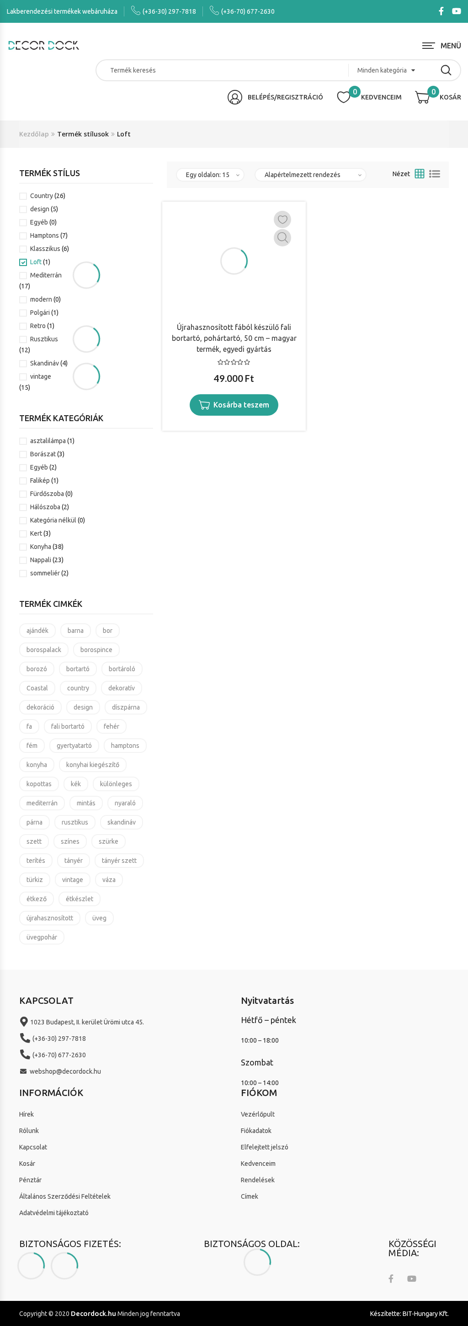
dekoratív (121, 688)
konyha (37, 764)
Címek (249, 1196)
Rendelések (258, 1180)
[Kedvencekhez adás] (282, 219)
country (78, 688)
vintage (40, 376)
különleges (116, 784)
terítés (36, 860)
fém (32, 745)
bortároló (122, 669)
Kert (36, 533)
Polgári (40, 312)
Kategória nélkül (53, 520)
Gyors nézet (282, 237)
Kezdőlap (34, 134)
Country (41, 195)
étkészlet (79, 899)
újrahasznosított (50, 918)
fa (29, 726)
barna (76, 630)
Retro (38, 325)
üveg (99, 918)
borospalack (44, 649)
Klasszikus (45, 248)
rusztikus (75, 822)
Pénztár (30, 1180)
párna (35, 822)
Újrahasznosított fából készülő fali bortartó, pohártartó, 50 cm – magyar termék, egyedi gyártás (234, 338)
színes (70, 841)
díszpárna (126, 707)
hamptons (125, 745)
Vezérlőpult (258, 1114)
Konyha (40, 546)
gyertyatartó (74, 745)
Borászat (43, 454)
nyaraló (125, 803)
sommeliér (45, 573)
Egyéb (39, 222)
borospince (96, 649)
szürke (108, 841)
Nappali (40, 560)
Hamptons (44, 235)
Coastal (37, 688)
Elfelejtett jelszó (264, 1147)
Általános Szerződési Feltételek (65, 1196)
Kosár (27, 1163)
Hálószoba (45, 507)
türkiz (35, 879)
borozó (37, 669)
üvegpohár (42, 937)
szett (34, 841)
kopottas (39, 784)
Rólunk (29, 1130)
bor (107, 630)
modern (41, 299)
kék (76, 784)
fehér (111, 726)
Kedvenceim (258, 1163)
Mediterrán (46, 275)
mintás (86, 803)
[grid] (419, 174)
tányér (73, 860)
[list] (434, 174)
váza (109, 879)
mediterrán (42, 803)
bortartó (78, 669)
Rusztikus (44, 339)
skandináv (121, 822)
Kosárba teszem (241, 405)
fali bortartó (68, 726)
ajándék (37, 630)
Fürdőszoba (47, 493)
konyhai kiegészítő (92, 764)
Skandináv (44, 363)
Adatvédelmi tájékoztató (54, 1212)
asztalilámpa (48, 440)
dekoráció (40, 707)
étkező (37, 899)
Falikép (40, 480)
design (39, 209)
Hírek (26, 1114)
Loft (36, 262)
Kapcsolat (33, 1147)
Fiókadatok (256, 1130)
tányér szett (119, 860)
